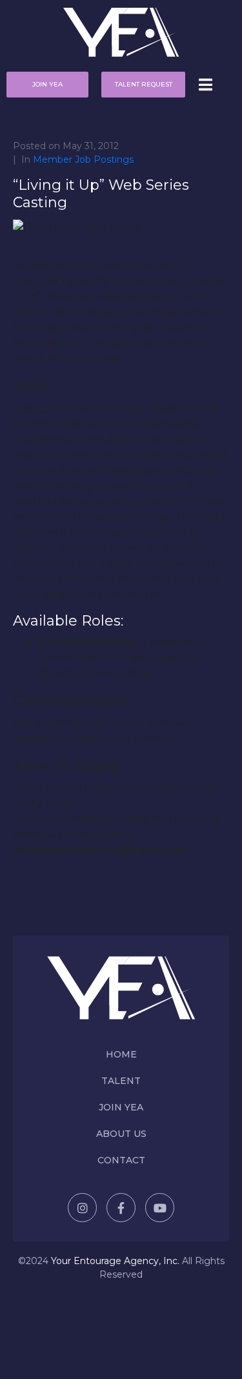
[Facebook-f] (121, 1207)
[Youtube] (159, 1207)
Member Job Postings (83, 159)
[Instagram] (82, 1207)
